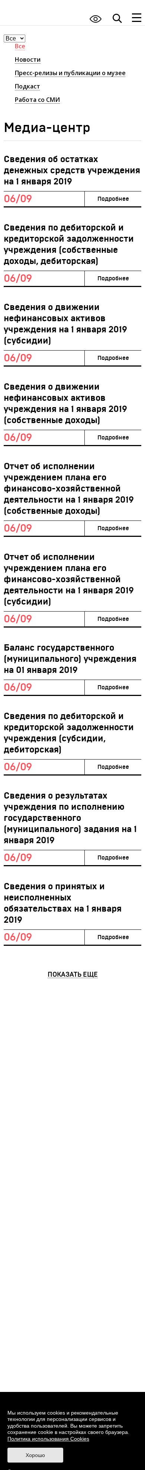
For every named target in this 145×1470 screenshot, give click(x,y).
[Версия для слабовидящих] (96, 19)
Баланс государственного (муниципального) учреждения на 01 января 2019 (70, 659)
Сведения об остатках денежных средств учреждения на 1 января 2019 (72, 170)
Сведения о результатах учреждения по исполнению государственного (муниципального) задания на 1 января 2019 (70, 818)
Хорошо (35, 1455)
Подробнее (113, 199)
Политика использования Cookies (48, 1439)
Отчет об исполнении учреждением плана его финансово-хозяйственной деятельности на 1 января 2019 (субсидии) (69, 579)
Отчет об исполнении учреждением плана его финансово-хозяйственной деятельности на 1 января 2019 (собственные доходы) (69, 489)
